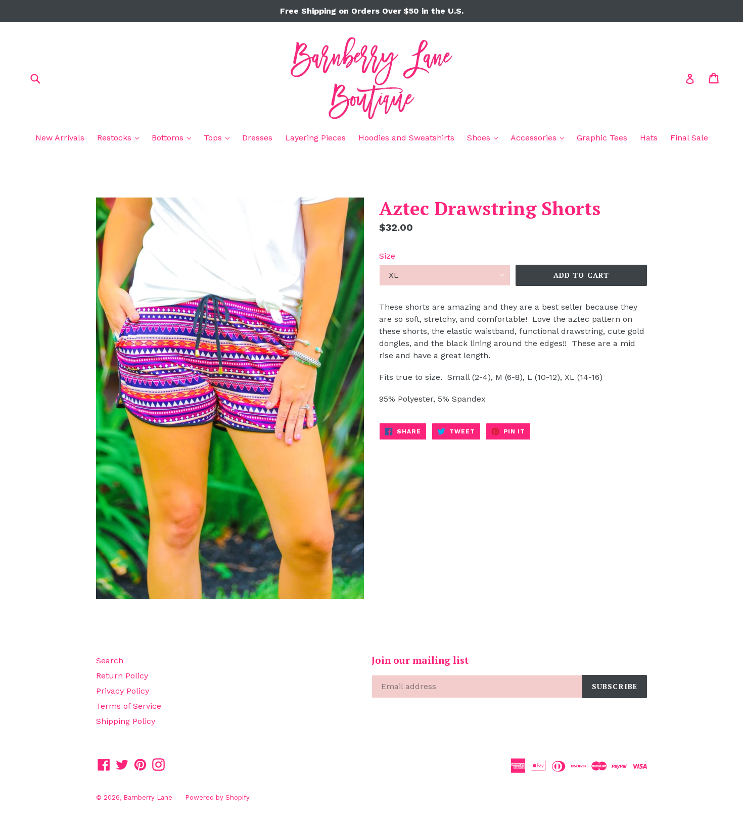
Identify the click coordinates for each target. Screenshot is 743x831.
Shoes (485, 137)
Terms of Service (128, 706)
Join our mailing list (420, 660)
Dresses (257, 137)
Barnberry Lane (147, 797)
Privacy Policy (122, 691)
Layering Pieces (315, 137)
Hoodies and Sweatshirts (406, 137)
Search (109, 660)
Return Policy (122, 675)
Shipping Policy (125, 721)
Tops (219, 137)
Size (387, 256)
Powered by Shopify (217, 797)
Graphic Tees (602, 137)
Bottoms (174, 137)
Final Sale (689, 137)
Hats (649, 137)
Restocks (120, 137)
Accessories (539, 137)
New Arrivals (59, 137)
